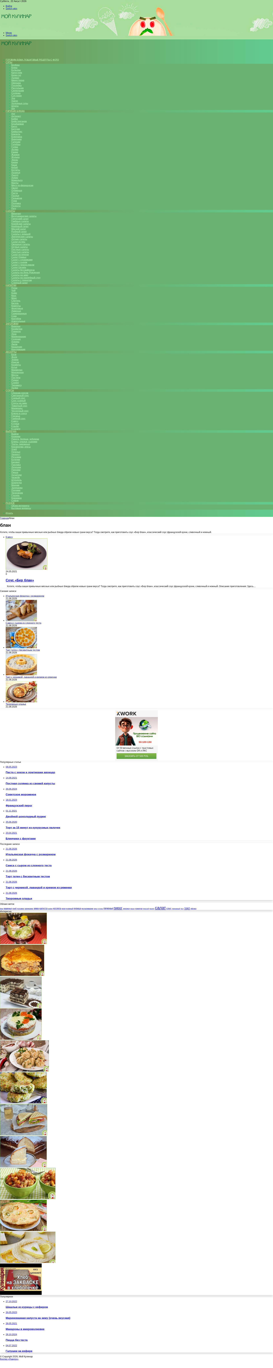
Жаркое (15, 154)
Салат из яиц (18, 242)
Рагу (13, 208)
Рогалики (16, 457)
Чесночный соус (20, 411)
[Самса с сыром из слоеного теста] (21, 620)
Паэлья (15, 195)
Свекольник (17, 90)
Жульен (15, 157)
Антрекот (16, 116)
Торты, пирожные (20, 444)
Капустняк (16, 72)
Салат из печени (20, 254)
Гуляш (14, 147)
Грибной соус (18, 418)
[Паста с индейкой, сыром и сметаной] (27, 1198)
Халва (14, 388)
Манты (14, 183)
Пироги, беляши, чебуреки (25, 439)
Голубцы (15, 144)
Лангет (14, 175)
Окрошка (16, 83)
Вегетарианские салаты (24, 216)
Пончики (15, 490)
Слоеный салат (19, 283)
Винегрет (16, 213)
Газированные (19, 313)
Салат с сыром (19, 262)
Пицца (14, 472)
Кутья (14, 367)
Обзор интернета (20, 505)
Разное (10, 503)
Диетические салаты (22, 236)
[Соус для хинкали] (24, 1071)
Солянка (15, 93)
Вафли (15, 434)
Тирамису (16, 385)
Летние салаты (19, 239)
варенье (8, 908)
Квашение (16, 347)
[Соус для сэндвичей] (23, 1134)
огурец (100, 908)
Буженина (16, 137)
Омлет (14, 188)
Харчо (14, 101)
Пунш (14, 288)
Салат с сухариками (22, 260)
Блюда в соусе (19, 413)
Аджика (15, 342)
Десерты (11, 352)
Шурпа (14, 106)
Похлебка (16, 85)
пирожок (126, 908)
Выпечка (11, 431)
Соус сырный (18, 400)
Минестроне (17, 80)
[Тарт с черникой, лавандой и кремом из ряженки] (21, 674)
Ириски (15, 362)
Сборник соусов (19, 393)
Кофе (14, 293)
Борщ (14, 67)
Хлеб (14, 449)
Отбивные (16, 190)
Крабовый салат (20, 226)
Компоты (16, 306)
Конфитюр (16, 329)
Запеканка (16, 488)
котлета (57, 908)
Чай (13, 290)
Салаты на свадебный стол (25, 277)
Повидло (16, 331)
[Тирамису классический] (21, 1007)
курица (77, 908)
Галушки (15, 142)
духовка (20, 908)
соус (168, 908)
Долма (14, 149)
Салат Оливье (18, 257)
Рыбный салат (19, 231)
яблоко (193, 908)
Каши (14, 165)
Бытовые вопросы (21, 508)
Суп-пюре (16, 96)
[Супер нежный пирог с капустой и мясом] (22, 975)
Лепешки (16, 467)
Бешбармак (17, 124)
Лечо (13, 334)
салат (160, 907)
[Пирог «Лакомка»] (23, 1166)
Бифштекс (16, 131)
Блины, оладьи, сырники (24, 441)
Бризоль (15, 134)
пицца (132, 908)
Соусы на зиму (19, 403)
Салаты (10, 211)
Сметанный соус (20, 395)
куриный (69, 908)
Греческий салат (20, 219)
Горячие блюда (15, 111)
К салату (15, 429)
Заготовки (12, 324)
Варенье (15, 326)
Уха (13, 98)
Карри (14, 162)
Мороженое (17, 372)
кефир (50, 908)
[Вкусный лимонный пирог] (27, 1262)
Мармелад (16, 370)
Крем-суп (16, 75)
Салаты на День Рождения (25, 272)
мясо (96, 908)
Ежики (14, 152)
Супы (9, 62)
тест (182, 908)
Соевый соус (18, 398)
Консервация (18, 349)
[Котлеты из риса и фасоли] (23, 1103)
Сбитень (15, 301)
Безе (13, 354)
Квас (13, 295)
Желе (14, 357)
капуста (43, 908)
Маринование (18, 336)
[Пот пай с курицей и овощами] (23, 1230)
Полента (15, 206)
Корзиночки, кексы (21, 447)
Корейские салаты (21, 224)
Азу (13, 113)
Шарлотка (16, 482)
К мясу (14, 421)
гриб (14, 908)
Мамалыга (16, 180)
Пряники (15, 470)
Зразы (14, 160)
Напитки (11, 285)
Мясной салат (18, 229)
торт (187, 908)
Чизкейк (15, 477)
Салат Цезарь (18, 267)
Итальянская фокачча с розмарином (25, 596)
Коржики (15, 436)
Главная (4, 518)
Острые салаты (19, 247)
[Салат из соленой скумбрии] (21, 1039)
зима (36, 908)
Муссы (14, 375)
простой (146, 908)
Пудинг (15, 380)
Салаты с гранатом (21, 280)
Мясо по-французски (22, 185)
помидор (138, 908)
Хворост (15, 454)
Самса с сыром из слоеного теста (23, 623)
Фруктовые (17, 308)
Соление (16, 339)
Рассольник (17, 88)
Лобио (14, 178)
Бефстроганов (19, 121)
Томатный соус (19, 406)
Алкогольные (18, 321)
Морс (14, 298)
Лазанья (15, 172)
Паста (14, 193)
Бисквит (15, 462)
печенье (108, 908)
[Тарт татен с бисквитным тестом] (21, 647)
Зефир (14, 359)
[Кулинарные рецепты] (16, 28)
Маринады (17, 408)
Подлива (16, 203)
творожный (176, 908)
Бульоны (16, 70)
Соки (14, 316)
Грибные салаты (20, 221)
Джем (14, 344)
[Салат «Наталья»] (23, 943)
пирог (118, 908)
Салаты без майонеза (23, 270)
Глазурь (15, 495)
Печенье (15, 452)
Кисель (15, 303)
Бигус (14, 126)
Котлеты (15, 170)
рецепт (151, 908)
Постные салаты (20, 249)
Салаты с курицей (20, 234)
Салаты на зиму (19, 275)
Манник (15, 485)
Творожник (17, 493)
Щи (13, 108)
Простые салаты (20, 252)
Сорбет (15, 383)
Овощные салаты (20, 244)
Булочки (15, 459)
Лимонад (16, 311)
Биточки (15, 129)
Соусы (10, 390)
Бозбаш (15, 65)
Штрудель (16, 480)
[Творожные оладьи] (21, 701)
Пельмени (16, 198)
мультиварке (87, 908)
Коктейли (16, 318)
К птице (15, 423)
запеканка (29, 909)
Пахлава (16, 464)
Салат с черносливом (22, 265)
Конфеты (16, 365)
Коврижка (16, 498)
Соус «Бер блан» (20, 580)
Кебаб (14, 167)
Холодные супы (19, 103)
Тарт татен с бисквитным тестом (23, 650)
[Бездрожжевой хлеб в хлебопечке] (21, 1294)
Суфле (15, 500)
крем (64, 909)
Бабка (14, 119)
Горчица (15, 416)
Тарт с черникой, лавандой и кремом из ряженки (31, 677)
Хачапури (16, 475)
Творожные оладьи (16, 704)
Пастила (15, 377)
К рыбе (15, 426)
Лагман (15, 78)
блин (1, 908)
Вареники (16, 139)
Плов (14, 201)
